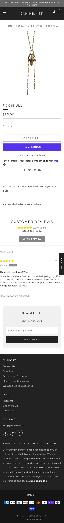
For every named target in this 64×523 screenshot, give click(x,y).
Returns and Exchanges (16, 376)
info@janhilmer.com (14, 425)
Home (9, 26)
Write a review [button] (32, 238)
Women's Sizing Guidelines (18, 385)
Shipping (8, 371)
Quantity (7, 126)
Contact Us (9, 366)
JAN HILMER (32, 13)
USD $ (30, 495)
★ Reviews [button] (61, 264)
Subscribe (30, 339)
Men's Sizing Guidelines (16, 381)
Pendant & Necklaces (29, 26)
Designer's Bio (10, 405)
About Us (8, 400)
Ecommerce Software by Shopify (32, 516)
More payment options (32, 155)
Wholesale (8, 410)
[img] (7, 260)
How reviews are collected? (15, 295)
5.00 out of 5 (39, 227)
